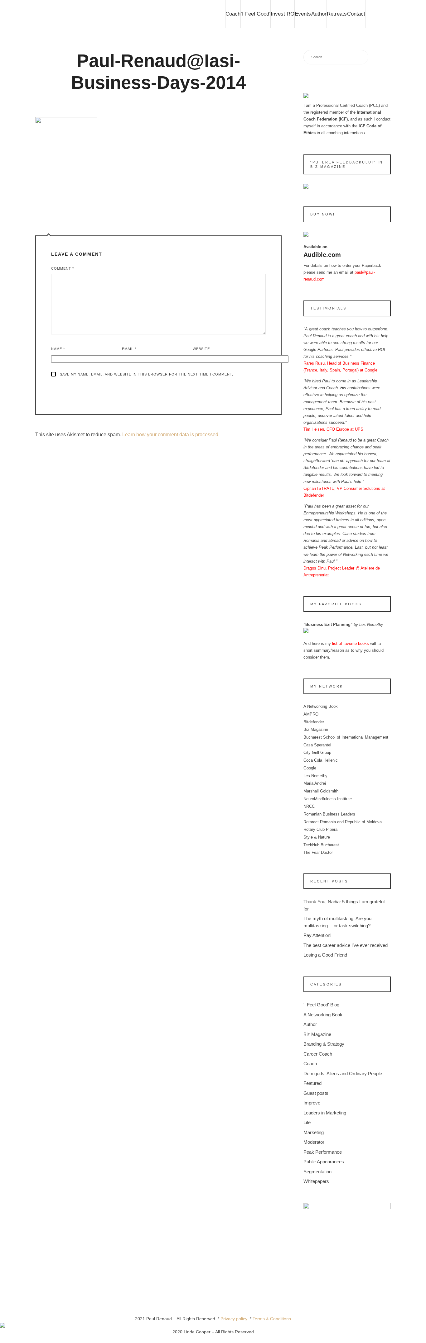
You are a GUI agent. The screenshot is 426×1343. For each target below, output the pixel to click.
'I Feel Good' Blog (321, 1004)
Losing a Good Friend (325, 955)
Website (201, 349)
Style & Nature (316, 837)
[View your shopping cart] (378, 14)
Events (303, 14)
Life (307, 1122)
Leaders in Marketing (324, 1112)
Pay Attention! (317, 935)
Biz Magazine (315, 729)
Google (309, 768)
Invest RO (282, 14)
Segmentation (317, 1171)
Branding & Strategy (323, 1044)
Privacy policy (235, 1318)
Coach (232, 14)
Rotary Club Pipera (320, 829)
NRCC (309, 806)
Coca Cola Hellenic (320, 760)
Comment (62, 268)
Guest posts (315, 1093)
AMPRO (310, 714)
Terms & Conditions (272, 1318)
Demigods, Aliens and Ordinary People (342, 1073)
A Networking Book (320, 706)
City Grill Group (317, 752)
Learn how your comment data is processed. (171, 434)
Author (319, 14)
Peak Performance (322, 1152)
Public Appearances (323, 1161)
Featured (312, 1083)
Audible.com (322, 254)
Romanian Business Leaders (329, 814)
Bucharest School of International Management (345, 737)
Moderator (313, 1142)
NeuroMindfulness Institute (327, 799)
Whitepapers (316, 1181)
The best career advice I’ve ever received (345, 945)
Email (129, 349)
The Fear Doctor (318, 852)
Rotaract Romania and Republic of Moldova (342, 822)
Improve (311, 1102)
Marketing (313, 1132)
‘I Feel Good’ (255, 14)
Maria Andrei (314, 783)
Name (58, 349)
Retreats (337, 14)
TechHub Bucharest (321, 845)
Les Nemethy (315, 775)
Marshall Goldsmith (320, 791)
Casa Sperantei (317, 745)
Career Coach (317, 1054)
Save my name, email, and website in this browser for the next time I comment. (146, 374)
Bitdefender (313, 722)
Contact (356, 14)
